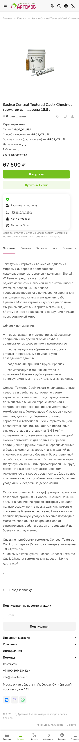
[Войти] (66, 6)
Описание (9, 248)
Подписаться (39, 626)
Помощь (9, 657)
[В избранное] (57, 116)
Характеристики (46, 248)
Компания (10, 644)
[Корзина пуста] (73, 6)
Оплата (67, 248)
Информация (12, 651)
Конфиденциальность (50, 724)
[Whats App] (22, 699)
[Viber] (14, 699)
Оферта (71, 724)
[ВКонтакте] (6, 699)
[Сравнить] (65, 116)
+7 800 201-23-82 (15, 670)
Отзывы (26, 248)
